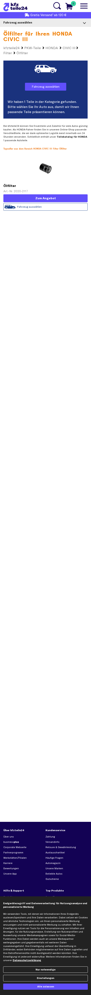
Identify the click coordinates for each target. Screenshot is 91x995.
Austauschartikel (55, 852)
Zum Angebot (45, 198)
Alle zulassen (45, 986)
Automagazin (53, 863)
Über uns (8, 836)
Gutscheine (52, 879)
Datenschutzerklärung (27, 960)
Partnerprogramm (13, 852)
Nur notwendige (45, 969)
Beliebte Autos (54, 873)
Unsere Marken (54, 868)
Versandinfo (52, 841)
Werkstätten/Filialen (15, 857)
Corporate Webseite (14, 847)
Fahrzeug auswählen (45, 86)
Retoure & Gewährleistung (61, 847)
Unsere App (10, 873)
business (11, 841)
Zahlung (50, 836)
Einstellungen (45, 978)
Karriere (7, 863)
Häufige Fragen (54, 857)
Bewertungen (11, 868)
